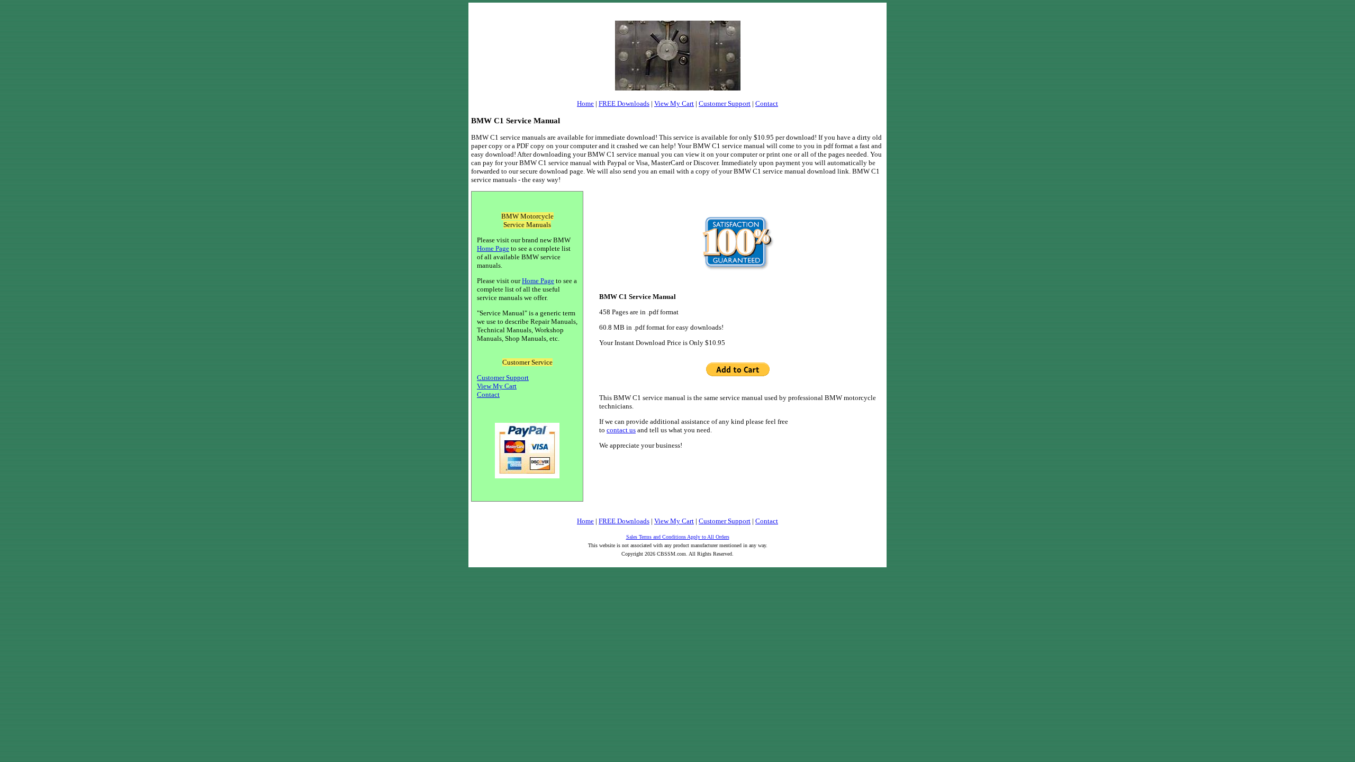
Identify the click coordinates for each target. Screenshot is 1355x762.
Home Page (493, 248)
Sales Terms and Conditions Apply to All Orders (677, 537)
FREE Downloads (624, 103)
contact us (621, 430)
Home (585, 103)
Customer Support (725, 103)
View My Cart (674, 103)
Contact (766, 103)
